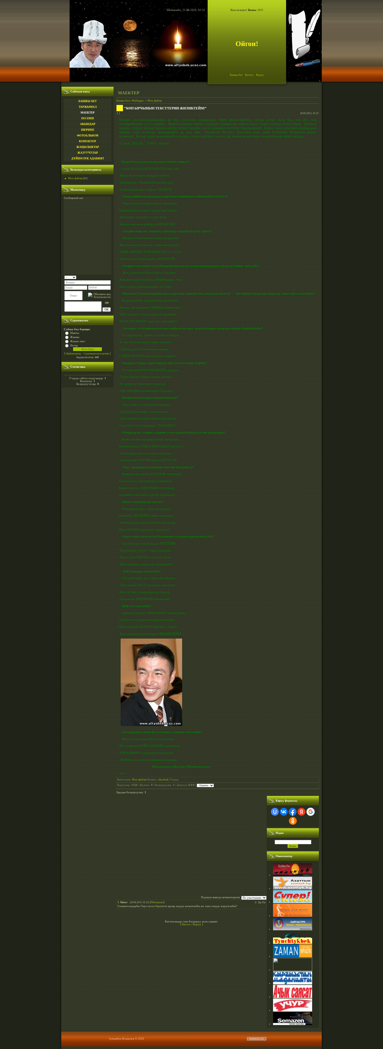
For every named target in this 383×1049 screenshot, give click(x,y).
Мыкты (74, 333)
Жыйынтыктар (73, 353)
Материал (157, 902)
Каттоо (249, 74)
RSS (260, 10)
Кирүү (260, 74)
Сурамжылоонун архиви (96, 353)
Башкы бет (236, 74)
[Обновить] (109, 277)
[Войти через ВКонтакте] (284, 812)
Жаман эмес (77, 341)
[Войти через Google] (310, 812)
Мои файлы (75, 178)
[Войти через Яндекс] (301, 812)
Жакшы (74, 337)
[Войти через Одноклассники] (293, 821)
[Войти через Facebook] (292, 812)
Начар (74, 345)
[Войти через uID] (275, 812)
